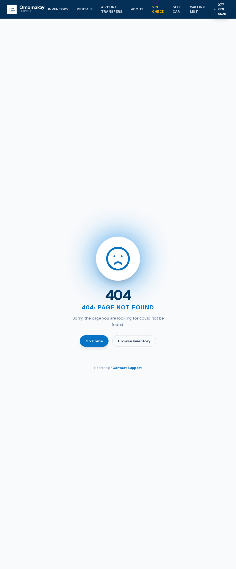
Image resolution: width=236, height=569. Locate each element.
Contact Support (127, 368)
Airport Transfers (112, 9)
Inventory (58, 9)
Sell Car (177, 9)
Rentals (85, 9)
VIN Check (158, 9)
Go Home (94, 341)
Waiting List (197, 9)
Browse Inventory (134, 341)
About (137, 9)
